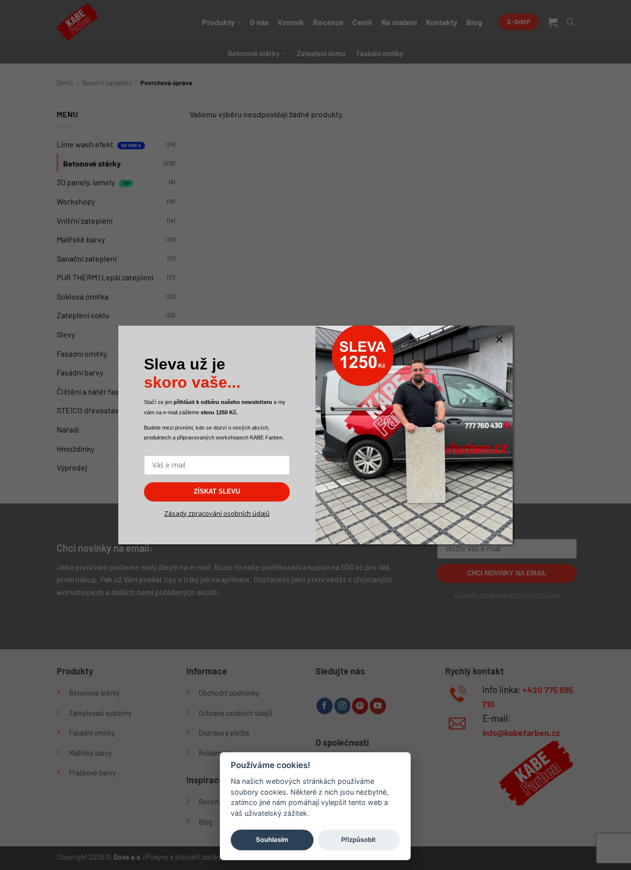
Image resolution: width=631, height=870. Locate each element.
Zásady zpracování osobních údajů (217, 513)
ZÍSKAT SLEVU (217, 491)
